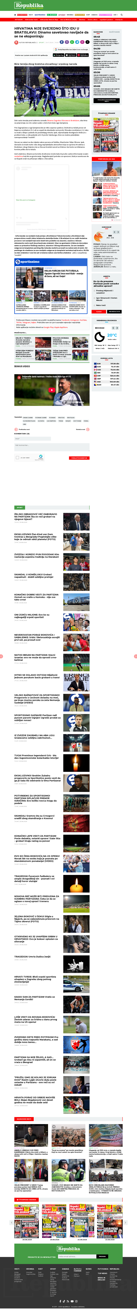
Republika (114, 1269)
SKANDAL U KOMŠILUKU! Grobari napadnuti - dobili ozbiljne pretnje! (42, 306)
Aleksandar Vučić (31, 19)
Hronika (70, 15)
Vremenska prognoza (18, 1280)
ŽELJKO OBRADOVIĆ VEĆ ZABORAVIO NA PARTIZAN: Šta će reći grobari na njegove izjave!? (35, 516)
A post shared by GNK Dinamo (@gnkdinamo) (41, 229)
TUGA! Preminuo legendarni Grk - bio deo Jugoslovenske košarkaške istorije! (36, 756)
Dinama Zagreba (54, 120)
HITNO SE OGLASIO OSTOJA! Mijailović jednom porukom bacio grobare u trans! (37, 676)
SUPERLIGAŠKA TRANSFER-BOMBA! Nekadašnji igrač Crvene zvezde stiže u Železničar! (24, 307)
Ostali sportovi (53, 1288)
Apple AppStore (61, 327)
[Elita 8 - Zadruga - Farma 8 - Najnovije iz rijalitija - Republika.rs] (105, 15)
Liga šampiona (51, 421)
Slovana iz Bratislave (70, 120)
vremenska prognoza (107, 320)
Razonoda (65, 1280)
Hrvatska (61, 417)
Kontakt (113, 1281)
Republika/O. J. (31, 42)
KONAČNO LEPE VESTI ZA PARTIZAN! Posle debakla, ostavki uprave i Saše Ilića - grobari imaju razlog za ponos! (37, 838)
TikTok (19, 322)
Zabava (94, 15)
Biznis (89, 1269)
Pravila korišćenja (113, 1275)
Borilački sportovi (53, 1282)
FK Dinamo (52, 417)
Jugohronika (30, 1274)
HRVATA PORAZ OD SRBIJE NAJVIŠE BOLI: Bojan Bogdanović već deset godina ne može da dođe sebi (34, 1100)
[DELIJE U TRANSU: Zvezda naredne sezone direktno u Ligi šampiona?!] (43, 342)
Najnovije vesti (24, 1119)
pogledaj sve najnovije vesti (107, 100)
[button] (114, 232)
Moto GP (53, 1285)
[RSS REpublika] (72, 1301)
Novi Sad (99, 328)
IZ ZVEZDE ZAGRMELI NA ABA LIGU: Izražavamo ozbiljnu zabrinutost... (34, 736)
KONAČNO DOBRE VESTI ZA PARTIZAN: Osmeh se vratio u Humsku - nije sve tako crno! (77, 307)
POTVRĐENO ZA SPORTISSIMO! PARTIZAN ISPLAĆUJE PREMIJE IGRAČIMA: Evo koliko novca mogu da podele (35, 799)
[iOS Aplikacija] (71, 55)
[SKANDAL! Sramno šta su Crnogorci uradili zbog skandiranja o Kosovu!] (76, 823)
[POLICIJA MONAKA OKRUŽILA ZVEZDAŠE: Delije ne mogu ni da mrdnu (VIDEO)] (80, 342)
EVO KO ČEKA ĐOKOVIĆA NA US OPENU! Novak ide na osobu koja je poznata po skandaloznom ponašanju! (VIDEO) (37, 858)
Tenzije (61, 421)
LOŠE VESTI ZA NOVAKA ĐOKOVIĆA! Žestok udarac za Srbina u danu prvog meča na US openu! (35, 1019)
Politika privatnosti (114, 1286)
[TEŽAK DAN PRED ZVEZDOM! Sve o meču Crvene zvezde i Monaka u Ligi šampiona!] (80, 355)
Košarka (53, 1278)
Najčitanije (114, 32)
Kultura (64, 1278)
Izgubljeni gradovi (106, 19)
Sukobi (40, 1276)
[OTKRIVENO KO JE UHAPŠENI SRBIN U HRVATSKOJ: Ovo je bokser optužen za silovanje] (76, 944)
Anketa (106, 276)
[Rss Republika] (68, 1301)
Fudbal (18, 346)
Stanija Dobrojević (122, 19)
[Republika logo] (28, 5)
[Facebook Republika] (61, 1301)
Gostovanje (77, 421)
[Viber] (67, 42)
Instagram (74, 320)
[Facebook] (62, 42)
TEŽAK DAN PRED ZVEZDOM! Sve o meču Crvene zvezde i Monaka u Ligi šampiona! (62, 353)
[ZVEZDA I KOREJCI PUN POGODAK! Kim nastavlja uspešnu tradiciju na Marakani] (59, 295)
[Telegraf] (77, 42)
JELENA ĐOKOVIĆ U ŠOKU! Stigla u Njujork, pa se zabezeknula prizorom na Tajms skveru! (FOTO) (36, 919)
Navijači (68, 421)
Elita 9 (17, 1148)
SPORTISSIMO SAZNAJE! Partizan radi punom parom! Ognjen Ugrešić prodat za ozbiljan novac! (37, 718)
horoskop (106, 227)
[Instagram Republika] (76, 1301)
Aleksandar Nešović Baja (49, 19)
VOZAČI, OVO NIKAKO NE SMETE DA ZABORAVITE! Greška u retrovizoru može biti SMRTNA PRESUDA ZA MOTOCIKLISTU (107, 92)
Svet (88, 15)
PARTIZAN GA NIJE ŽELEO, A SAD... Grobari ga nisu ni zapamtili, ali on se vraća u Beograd (35, 1060)
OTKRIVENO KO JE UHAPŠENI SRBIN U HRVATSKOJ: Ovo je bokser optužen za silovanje (36, 939)
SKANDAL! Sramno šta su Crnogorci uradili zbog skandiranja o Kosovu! (34, 817)
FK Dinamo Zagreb (40, 417)
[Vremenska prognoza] (100, 337)
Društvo (17, 1278)
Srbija (16, 1272)
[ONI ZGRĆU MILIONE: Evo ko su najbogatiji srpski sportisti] (76, 622)
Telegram (26, 322)
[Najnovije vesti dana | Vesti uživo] (52, 15)
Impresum (113, 1272)
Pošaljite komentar (79, 458)
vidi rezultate (114, 311)
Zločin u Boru (92, 19)
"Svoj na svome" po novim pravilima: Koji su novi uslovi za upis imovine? (106, 53)
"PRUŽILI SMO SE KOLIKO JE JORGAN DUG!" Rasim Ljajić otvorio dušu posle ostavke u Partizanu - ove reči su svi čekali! (35, 1081)
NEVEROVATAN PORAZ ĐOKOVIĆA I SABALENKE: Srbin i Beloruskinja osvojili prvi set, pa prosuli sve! (37, 637)
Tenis (52, 1280)
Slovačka (41, 421)
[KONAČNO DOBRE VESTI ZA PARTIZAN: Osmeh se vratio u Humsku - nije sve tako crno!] (77, 295)
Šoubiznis (65, 1276)
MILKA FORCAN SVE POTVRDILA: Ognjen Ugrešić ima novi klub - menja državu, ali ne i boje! (63, 273)
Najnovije (98, 32)
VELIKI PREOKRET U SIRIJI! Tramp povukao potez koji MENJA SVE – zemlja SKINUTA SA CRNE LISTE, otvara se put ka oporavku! (107, 79)
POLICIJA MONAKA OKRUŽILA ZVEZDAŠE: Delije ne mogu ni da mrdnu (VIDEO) (62, 341)
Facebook (66, 320)
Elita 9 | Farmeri (77, 1270)
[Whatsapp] (72, 42)
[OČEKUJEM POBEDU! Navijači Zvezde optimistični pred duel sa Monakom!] (43, 355)
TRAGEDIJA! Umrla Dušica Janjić (32, 956)
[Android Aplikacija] (59, 55)
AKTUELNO (19, 19)
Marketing (113, 1283)
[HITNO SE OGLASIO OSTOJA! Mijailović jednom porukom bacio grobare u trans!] (76, 682)
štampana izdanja (27, 1200)
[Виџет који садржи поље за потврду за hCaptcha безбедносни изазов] (29, 457)
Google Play (49, 327)
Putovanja (103, 1269)
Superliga (19, 302)
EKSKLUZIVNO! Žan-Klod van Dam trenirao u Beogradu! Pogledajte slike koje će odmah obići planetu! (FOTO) (35, 537)
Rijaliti (64, 1274)
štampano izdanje (106, 113)
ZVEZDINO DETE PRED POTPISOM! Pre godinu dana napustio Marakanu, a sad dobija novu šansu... (36, 1039)
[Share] (16, 1126)
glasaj (98, 311)
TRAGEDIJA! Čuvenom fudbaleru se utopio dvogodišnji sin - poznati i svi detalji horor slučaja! (34, 878)
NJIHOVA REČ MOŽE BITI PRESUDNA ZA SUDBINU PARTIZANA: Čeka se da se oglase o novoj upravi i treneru (36, 899)
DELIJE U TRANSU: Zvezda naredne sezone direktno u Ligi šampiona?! (24, 341)
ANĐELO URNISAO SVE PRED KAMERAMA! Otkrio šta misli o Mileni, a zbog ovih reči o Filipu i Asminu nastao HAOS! (106, 42)
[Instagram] (82, 42)
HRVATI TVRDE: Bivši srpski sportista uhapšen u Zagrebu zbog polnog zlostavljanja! (35, 979)
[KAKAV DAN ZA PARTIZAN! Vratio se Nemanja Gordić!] (76, 1004)
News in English (101, 1279)
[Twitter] (87, 42)
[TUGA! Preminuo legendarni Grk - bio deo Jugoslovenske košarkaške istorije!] (76, 763)
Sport (41, 42)
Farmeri (77, 1276)
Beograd (17, 1274)
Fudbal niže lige (54, 1275)
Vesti (31, 15)
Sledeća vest (80, 429)
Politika (17, 1276)
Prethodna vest (24, 429)
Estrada (64, 1272)
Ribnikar (82, 19)
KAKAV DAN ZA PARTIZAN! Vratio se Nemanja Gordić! (34, 998)
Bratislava (70, 417)
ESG (87, 1274)
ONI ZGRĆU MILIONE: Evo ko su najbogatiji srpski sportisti (31, 616)
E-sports (53, 1292)
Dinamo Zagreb (28, 417)
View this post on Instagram (25, 200)
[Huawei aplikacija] (83, 55)
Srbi (24, 424)
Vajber (33, 322)
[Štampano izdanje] (27, 1221)
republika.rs (66, 1306)
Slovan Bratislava (29, 421)
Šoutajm (53, 1290)
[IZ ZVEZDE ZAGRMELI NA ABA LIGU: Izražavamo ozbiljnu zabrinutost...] (76, 743)
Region (40, 1274)
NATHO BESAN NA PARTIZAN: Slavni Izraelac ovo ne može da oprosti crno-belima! (35, 657)
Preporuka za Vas (106, 159)
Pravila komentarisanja (115, 1279)
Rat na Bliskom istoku (68, 19)
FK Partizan (48, 268)
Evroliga (53, 1294)
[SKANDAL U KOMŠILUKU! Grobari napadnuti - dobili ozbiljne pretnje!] (42, 295)
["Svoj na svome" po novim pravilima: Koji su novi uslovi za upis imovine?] (68, 1135)
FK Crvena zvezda (57, 302)
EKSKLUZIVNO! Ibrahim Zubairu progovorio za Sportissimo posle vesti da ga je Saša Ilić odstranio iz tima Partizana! (37, 778)
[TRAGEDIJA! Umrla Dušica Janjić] (76, 964)
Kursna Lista (107, 358)
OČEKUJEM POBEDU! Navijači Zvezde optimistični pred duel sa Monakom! (24, 353)
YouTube (83, 320)
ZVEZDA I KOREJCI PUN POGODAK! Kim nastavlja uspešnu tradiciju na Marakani (59, 307)
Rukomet (36, 302)
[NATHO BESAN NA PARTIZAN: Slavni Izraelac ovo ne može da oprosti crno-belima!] (76, 662)
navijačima (18, 156)
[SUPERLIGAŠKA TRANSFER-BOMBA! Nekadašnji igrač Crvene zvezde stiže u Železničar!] (24, 295)
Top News (102, 1273)
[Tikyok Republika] (64, 1301)
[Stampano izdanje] (107, 135)
